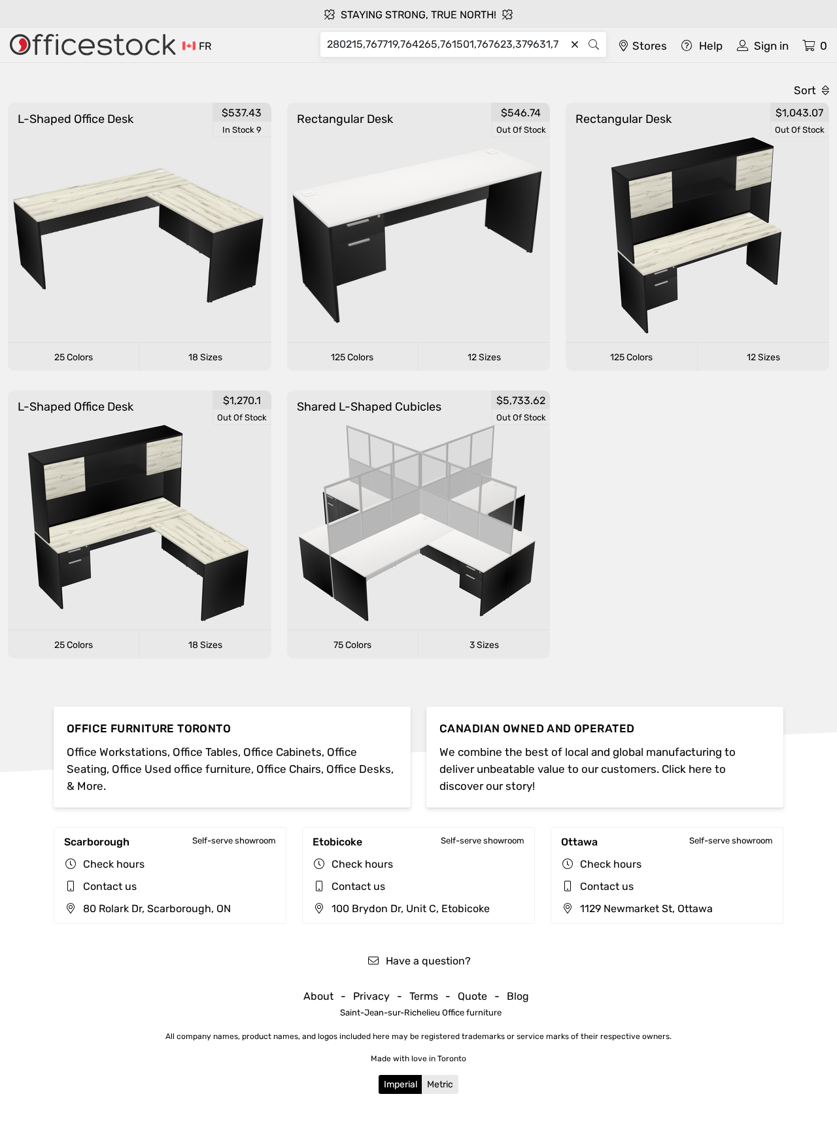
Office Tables (205, 751)
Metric (440, 1084)
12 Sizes (484, 357)
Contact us (110, 886)
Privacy (371, 996)
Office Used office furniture (181, 768)
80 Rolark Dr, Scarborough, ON (155, 908)
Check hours (114, 864)
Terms (423, 996)
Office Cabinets (282, 751)
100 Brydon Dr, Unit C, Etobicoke (409, 908)
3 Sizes (484, 645)
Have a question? (427, 961)
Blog (518, 996)
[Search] (593, 44)
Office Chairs (288, 768)
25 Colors (73, 357)
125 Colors (352, 357)
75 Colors (352, 645)
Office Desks (358, 768)
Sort (806, 90)
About (318, 996)
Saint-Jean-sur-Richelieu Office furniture (421, 1012)
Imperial (400, 1084)
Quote (472, 996)
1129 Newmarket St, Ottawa (645, 908)
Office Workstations (117, 751)
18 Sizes (205, 357)
